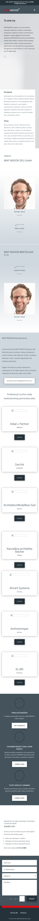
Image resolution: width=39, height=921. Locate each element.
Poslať (31, 899)
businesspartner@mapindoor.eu (19, 381)
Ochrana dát (14, 913)
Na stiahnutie (19, 726)
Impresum (23, 913)
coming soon (19, 798)
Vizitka (19, 437)
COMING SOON (19, 764)
